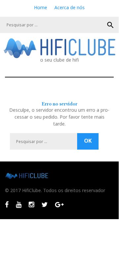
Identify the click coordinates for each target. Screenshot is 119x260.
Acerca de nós (69, 7)
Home (40, 7)
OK (110, 25)
